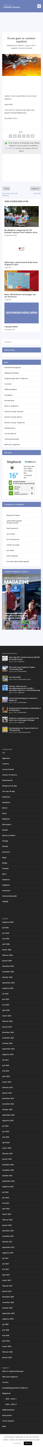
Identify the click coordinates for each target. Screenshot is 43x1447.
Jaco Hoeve (11, 534)
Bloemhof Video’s (13, 515)
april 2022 (6, 1209)
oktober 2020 (7, 1308)
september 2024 (8, 1049)
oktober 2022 (7, 1175)
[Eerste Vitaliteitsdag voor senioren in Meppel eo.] (5, 699)
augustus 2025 (7, 988)
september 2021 (8, 1247)
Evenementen (22, 671)
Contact (5, 1382)
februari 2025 (7, 1021)
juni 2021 (5, 1264)
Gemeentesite (9, 428)
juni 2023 (5, 1131)
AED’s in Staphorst (11, 406)
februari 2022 (7, 1220)
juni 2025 (5, 999)
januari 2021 (7, 1291)
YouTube (7, 384)
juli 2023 (5, 1126)
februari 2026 (7, 955)
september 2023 (8, 1115)
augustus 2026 (7, 922)
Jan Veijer (10, 550)
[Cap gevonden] (21, 313)
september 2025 (8, 983)
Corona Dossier (8, 769)
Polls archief (7, 1415)
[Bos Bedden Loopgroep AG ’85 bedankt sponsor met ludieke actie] (21, 216)
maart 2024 (6, 1082)
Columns (5, 764)
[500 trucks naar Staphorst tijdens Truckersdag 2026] (5, 668)
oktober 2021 (7, 1242)
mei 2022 (5, 1203)
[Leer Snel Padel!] (5, 678)
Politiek (5, 846)
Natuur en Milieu (8, 835)
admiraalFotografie (14, 521)
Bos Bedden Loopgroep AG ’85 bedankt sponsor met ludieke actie (20, 231)
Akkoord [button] (28, 1443)
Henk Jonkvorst (12, 528)
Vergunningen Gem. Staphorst (16, 378)
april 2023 (6, 1142)
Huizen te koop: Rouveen (13, 411)
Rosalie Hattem (13, 523)
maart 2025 (6, 1016)
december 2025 (8, 966)
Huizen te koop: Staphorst (14, 422)
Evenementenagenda (12, 367)
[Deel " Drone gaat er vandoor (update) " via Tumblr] (24, 136)
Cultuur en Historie (9, 775)
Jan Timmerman (13, 539)
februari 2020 (7, 1352)
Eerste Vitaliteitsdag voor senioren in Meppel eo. (23, 699)
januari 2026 (7, 961)
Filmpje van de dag (9, 786)
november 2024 (8, 1038)
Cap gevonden (11, 326)
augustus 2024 (7, 1054)
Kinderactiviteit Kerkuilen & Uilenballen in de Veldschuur (25, 709)
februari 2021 (7, 1286)
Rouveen (5, 868)
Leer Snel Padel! (15, 677)
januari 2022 (7, 1225)
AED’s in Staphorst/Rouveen (12, 1371)
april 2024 (6, 1076)
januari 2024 (7, 1093)
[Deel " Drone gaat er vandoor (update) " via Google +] (19, 136)
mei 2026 (5, 938)
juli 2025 (5, 994)
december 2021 (8, 1231)
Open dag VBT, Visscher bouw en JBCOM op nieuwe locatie (24, 658)
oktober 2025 (7, 977)
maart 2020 (6, 1346)
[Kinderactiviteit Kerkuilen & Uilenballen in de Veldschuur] (5, 709)
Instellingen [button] (17, 1443)
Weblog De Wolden (11, 373)
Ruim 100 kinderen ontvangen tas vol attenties (20, 295)
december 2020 (8, 1297)
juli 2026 (5, 928)
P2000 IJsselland (10, 389)
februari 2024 (7, 1087)
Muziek (5, 830)
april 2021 (6, 1275)
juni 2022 (5, 1198)
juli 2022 (5, 1192)
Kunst (4, 813)
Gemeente (6, 802)
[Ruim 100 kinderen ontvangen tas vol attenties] (21, 280)
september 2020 (8, 1313)
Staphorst (6, 879)
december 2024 (8, 1032)
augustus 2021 (7, 1253)
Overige (5, 841)
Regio (4, 857)
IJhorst (4, 808)
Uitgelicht (14, 48)
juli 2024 (5, 1060)
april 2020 (6, 1341)
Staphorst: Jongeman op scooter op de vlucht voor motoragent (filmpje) (24, 719)
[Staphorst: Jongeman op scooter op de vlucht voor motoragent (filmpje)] (5, 719)
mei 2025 (5, 1005)
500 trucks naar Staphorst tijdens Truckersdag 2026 (22, 668)
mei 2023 (5, 1137)
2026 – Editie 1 (11, 1399)
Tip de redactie (10, 433)
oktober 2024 (7, 1043)
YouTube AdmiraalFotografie (18, 561)
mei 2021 (5, 1269)
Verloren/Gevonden (25, 48)
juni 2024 (5, 1065)
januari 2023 (7, 1159)
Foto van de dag (8, 791)
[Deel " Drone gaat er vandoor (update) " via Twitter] (15, 136)
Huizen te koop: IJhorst (13, 417)
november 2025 (8, 972)
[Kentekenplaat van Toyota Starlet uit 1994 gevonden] (5, 729)
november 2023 (8, 1104)
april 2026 (6, 944)
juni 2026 (5, 933)
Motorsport (6, 824)
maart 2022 (6, 1214)
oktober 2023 (7, 1109)
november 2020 (8, 1302)
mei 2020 (5, 1335)
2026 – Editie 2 (11, 1404)
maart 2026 (6, 950)
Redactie (21, 45)
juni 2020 (5, 1330)
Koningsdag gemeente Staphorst (15, 1388)
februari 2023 (7, 1153)
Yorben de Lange (13, 545)
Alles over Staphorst (12, 444)
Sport (29, 679)
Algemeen (21, 661)
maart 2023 (6, 1148)
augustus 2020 (7, 1319)
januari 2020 (7, 1357)
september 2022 (8, 1181)
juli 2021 (5, 1258)
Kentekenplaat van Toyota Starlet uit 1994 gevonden (23, 729)
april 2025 (6, 1010)
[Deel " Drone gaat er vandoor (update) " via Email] (32, 136)
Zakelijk (5, 901)
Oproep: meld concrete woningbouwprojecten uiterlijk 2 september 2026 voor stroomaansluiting (24, 688)
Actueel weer (9, 400)
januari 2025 (7, 1027)
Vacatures (6, 890)
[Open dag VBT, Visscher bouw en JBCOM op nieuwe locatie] (5, 659)
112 (3, 753)
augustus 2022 (7, 1186)
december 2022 (8, 1165)
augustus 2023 (7, 1120)
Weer (4, 1426)
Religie (4, 863)
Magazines (6, 1393)
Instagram (8, 395)
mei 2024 (5, 1071)
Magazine (6, 819)
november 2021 (8, 1236)
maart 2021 (6, 1280)
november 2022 (8, 1170)
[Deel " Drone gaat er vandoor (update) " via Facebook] (10, 136)
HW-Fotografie (12, 556)
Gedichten (6, 797)
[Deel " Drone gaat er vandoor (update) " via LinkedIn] (28, 136)
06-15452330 (10, 148)
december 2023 (8, 1098)
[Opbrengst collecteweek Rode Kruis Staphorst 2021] (21, 248)
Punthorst (6, 852)
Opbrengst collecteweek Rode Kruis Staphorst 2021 (21, 263)
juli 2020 (5, 1324)
